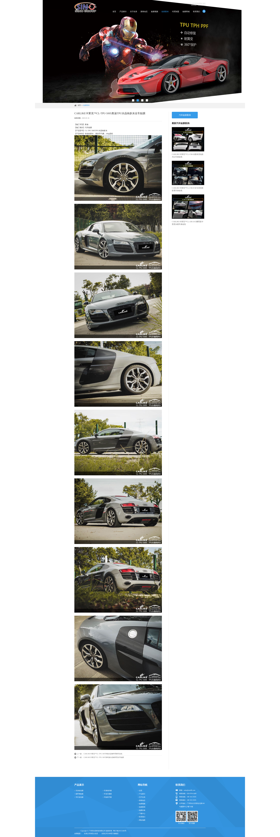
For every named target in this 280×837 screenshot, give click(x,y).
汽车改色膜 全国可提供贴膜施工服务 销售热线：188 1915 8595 (195, 4)
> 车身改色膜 (78, 790)
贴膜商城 (186, 11)
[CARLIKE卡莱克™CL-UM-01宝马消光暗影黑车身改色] (188, 173)
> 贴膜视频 (141, 804)
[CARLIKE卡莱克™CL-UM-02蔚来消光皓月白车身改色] (188, 139)
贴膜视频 (154, 11)
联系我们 (196, 11)
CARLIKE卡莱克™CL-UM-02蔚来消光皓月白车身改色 (187, 155)
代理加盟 (175, 11)
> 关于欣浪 (141, 797)
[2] (137, 100)
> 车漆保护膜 (107, 790)
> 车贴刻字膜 (107, 797)
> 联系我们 (141, 817)
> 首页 (140, 790)
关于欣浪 (133, 11)
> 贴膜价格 (141, 810)
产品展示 (123, 11)
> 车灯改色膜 (78, 797)
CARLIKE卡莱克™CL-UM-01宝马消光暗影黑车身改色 (187, 189)
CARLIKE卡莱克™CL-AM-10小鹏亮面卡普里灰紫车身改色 (187, 223)
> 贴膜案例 (141, 807)
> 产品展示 (141, 794)
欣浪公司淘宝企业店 (91, 833)
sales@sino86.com (189, 790)
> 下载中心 (141, 813)
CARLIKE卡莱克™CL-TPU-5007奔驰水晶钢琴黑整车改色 (103, 754)
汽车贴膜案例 (185, 115)
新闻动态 (144, 11)
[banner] (133, 100)
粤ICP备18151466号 (119, 831)
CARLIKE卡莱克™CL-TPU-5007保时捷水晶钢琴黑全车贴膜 (104, 757)
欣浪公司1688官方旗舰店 (110, 833)
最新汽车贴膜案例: (181, 123)
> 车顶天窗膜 (107, 794)
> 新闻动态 (141, 800)
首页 (114, 11)
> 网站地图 (141, 820)
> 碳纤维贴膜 (78, 794)
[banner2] (147, 100)
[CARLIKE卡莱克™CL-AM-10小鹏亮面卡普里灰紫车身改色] (188, 206)
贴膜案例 (165, 11)
